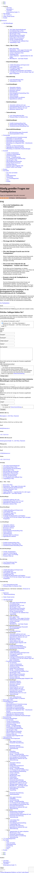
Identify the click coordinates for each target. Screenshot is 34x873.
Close (2, 867)
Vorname (2, 334)
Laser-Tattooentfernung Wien (16, 115)
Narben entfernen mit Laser (16, 641)
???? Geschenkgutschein (12, 178)
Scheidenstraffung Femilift (16, 812)
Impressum (6, 593)
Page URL (2, 362)
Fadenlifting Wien (13, 54)
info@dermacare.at (4, 428)
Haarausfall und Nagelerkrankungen (15, 141)
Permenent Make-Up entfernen (17, 689)
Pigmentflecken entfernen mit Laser (18, 108)
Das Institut (6, 170)
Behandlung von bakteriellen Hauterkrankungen (18, 148)
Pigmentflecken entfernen (15, 98)
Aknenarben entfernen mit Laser (17, 105)
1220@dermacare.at (5, 453)
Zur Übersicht (12, 662)
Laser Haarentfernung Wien (16, 79)
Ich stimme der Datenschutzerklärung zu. (13, 367)
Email (1, 305)
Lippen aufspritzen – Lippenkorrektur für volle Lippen (16, 492)
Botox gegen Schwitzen (15, 741)
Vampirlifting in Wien (14, 42)
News (7, 180)
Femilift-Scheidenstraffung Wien (17, 123)
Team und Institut (10, 843)
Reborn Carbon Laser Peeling (13, 167)
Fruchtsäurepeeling (14, 752)
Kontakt (5, 18)
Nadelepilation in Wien (15, 81)
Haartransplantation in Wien (16, 133)
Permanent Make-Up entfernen (17, 97)
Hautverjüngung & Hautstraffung (17, 757)
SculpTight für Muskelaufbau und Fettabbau (20, 70)
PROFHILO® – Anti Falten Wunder (18, 58)
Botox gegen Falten (14, 617)
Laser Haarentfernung (14, 631)
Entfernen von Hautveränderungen (15, 146)
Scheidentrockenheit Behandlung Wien (19, 126)
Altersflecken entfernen (15, 88)
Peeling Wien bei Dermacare (16, 38)
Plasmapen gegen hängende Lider (14, 165)
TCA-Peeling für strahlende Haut (14, 728)
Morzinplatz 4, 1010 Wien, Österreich (9, 416)
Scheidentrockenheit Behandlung (17, 647)
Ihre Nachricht (3, 347)
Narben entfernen (13, 94)
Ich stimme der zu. (13, 407)
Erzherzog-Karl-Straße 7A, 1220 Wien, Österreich (12, 440)
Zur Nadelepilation (4, 303)
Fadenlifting (12, 622)
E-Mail (2, 402)
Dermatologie (6, 135)
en (5, 3)
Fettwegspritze (13, 821)
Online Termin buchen (8, 16)
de (5, 2)
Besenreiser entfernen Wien (16, 109)
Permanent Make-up (11, 164)
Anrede (2, 328)
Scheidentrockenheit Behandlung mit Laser (20, 814)
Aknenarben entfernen (15, 87)
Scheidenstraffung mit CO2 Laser (17, 692)
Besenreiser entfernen (14, 90)
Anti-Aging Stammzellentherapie (17, 29)
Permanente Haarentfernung (16, 742)
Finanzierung (9, 177)
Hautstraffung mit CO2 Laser (16, 605)
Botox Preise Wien (14, 48)
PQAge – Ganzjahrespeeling (13, 157)
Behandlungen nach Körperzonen (11, 738)
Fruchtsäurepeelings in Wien (16, 31)
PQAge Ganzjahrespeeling (16, 39)
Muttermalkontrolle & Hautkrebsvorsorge (16, 137)
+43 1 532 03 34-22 (5, 459)
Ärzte (7, 174)
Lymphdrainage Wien (14, 69)
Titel (1, 331)
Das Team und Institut (11, 172)
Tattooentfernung (13, 96)
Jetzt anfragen (6, 13)
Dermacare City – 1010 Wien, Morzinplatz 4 (14, 323)
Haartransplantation (14, 628)
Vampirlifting (12, 614)
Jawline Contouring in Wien (16, 53)
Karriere (5, 169)
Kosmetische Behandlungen (13, 661)
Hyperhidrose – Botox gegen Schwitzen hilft (20, 50)
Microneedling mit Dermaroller (17, 35)
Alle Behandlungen (8, 23)
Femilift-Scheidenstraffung (16, 645)
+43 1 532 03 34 (7, 15)
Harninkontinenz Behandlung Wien (18, 124)
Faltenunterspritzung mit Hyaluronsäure (19, 51)
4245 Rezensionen (21, 198)
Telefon (2, 344)
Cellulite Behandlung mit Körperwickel (19, 65)
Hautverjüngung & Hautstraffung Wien (19, 93)
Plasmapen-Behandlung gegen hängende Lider (21, 678)
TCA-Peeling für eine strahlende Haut (18, 41)
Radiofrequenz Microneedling (16, 36)
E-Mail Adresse (4, 341)
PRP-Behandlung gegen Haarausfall (18, 132)
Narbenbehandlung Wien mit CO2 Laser (19, 106)
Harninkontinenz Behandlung (16, 648)
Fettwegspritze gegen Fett (15, 67)
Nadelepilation (13, 777)
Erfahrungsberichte (11, 175)
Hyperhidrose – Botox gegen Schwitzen (19, 618)
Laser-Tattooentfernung (15, 697)
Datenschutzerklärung (18, 373)
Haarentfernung (13, 91)
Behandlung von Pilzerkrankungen (15, 140)
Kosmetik (5, 150)
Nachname (3, 337)
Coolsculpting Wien (14, 66)
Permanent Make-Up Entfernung (17, 781)
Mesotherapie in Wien (14, 33)
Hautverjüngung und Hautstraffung (18, 32)
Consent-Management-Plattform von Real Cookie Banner (14, 872)
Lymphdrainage (13, 655)
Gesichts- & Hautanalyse (12, 153)
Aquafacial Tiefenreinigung (13, 154)
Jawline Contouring (14, 621)
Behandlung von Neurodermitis (14, 138)
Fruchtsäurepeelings (11, 155)
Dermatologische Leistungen (10, 701)
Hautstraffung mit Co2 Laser (16, 687)
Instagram (2, 384)
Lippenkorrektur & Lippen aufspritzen (19, 831)
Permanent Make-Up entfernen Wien (18, 117)
